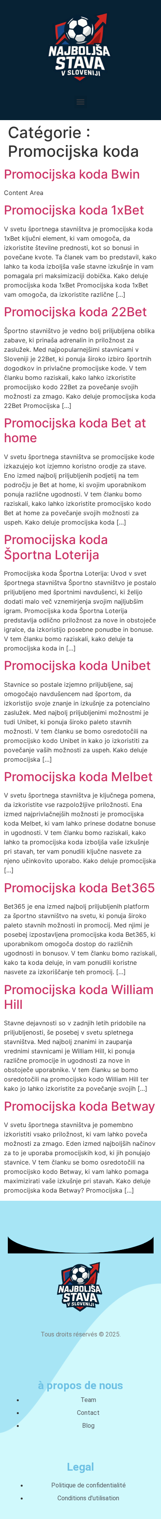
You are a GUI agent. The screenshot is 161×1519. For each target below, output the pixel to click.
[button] (80, 102)
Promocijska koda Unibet (77, 665)
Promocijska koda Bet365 (79, 887)
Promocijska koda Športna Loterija (56, 547)
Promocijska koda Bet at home (75, 430)
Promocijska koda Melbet (78, 776)
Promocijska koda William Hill (79, 997)
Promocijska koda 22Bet (75, 311)
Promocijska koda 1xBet (74, 210)
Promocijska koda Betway (79, 1106)
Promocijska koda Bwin (72, 174)
